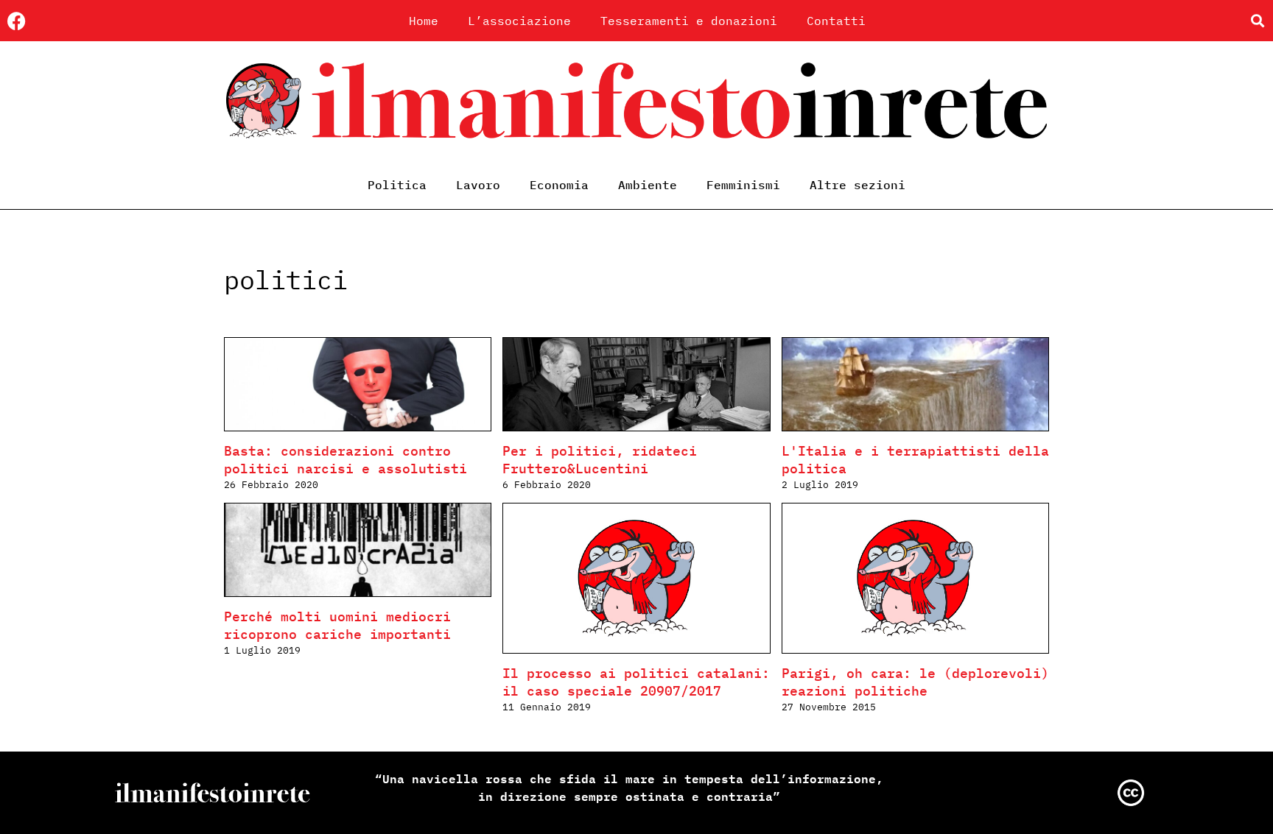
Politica (397, 184)
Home (423, 20)
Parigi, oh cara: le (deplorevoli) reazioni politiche (915, 682)
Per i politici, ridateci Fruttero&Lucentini (599, 459)
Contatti (836, 20)
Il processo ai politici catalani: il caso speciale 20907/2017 (636, 682)
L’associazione (519, 20)
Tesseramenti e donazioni (688, 20)
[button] (1257, 21)
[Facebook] (16, 21)
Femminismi (743, 184)
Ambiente (647, 184)
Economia (559, 184)
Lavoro (478, 184)
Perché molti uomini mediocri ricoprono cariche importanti (337, 625)
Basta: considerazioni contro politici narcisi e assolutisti (345, 459)
